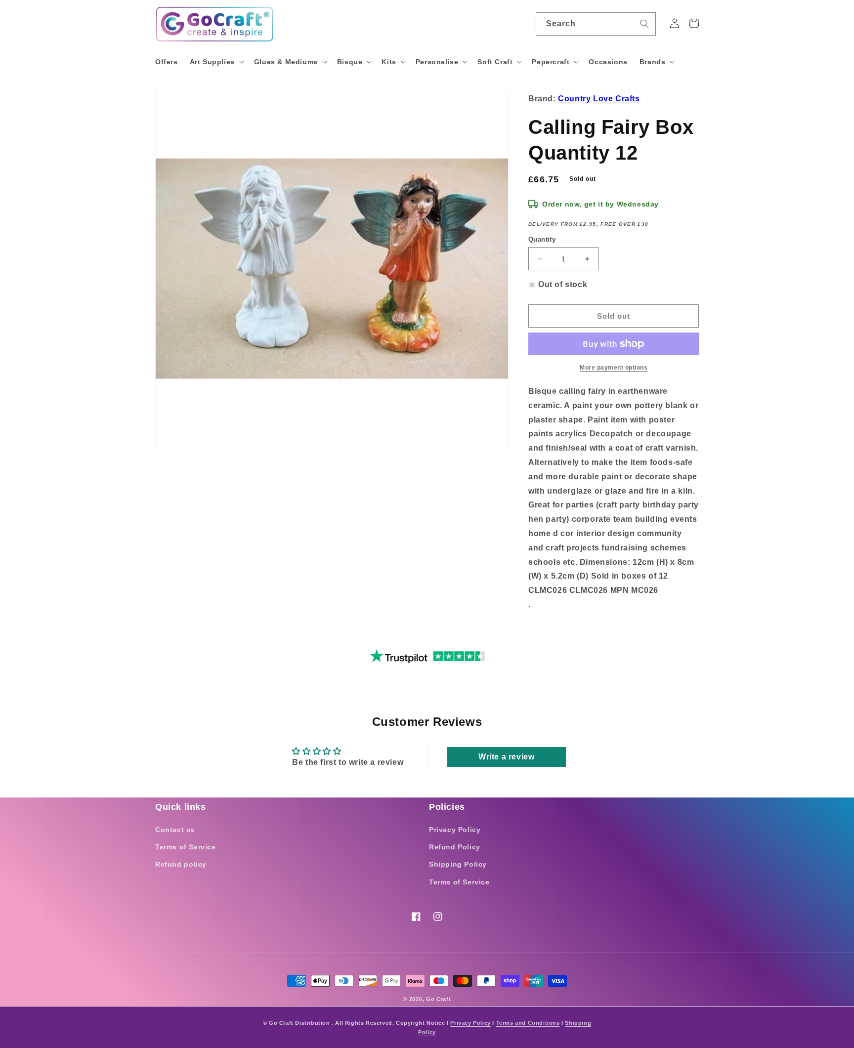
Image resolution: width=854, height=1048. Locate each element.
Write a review (506, 757)
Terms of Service (185, 847)
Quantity (541, 239)
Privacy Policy (454, 830)
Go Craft (438, 999)
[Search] (644, 24)
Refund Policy (454, 847)
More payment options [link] (613, 367)
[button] (216, 61)
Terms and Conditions (528, 1023)
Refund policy (181, 864)
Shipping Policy (458, 864)
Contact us (175, 830)
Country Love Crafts (599, 98)
